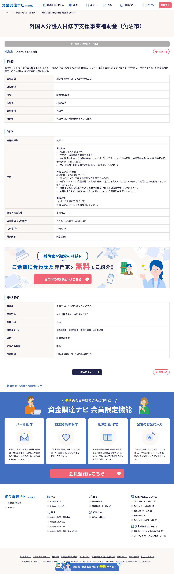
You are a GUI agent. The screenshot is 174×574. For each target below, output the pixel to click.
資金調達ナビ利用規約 (69, 556)
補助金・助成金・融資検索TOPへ (26, 385)
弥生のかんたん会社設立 (143, 501)
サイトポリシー (25, 556)
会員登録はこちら (87, 473)
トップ (7, 12)
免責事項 (55, 556)
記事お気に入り (55, 506)
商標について (122, 556)
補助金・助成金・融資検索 (25, 12)
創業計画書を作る (98, 501)
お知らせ (11, 507)
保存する (163, 51)
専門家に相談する (98, 517)
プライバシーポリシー (41, 556)
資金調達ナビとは (56, 5)
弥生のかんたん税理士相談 (144, 520)
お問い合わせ (134, 556)
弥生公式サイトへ (147, 556)
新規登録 (165, 5)
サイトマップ (85, 556)
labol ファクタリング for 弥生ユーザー (148, 536)
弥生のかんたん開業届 (142, 506)
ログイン (149, 5)
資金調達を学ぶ (55, 501)
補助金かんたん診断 (57, 522)
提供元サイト (87, 372)
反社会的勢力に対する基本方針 (103, 556)
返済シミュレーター (57, 526)
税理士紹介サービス (141, 511)
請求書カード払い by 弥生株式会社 (147, 531)
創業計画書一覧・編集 (100, 506)
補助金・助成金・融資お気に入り (62, 531)
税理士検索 (138, 515)
